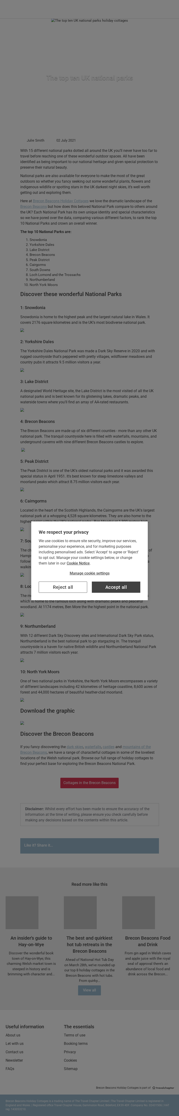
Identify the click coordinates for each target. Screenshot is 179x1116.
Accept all (116, 587)
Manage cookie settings (90, 573)
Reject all (63, 587)
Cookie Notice (78, 563)
